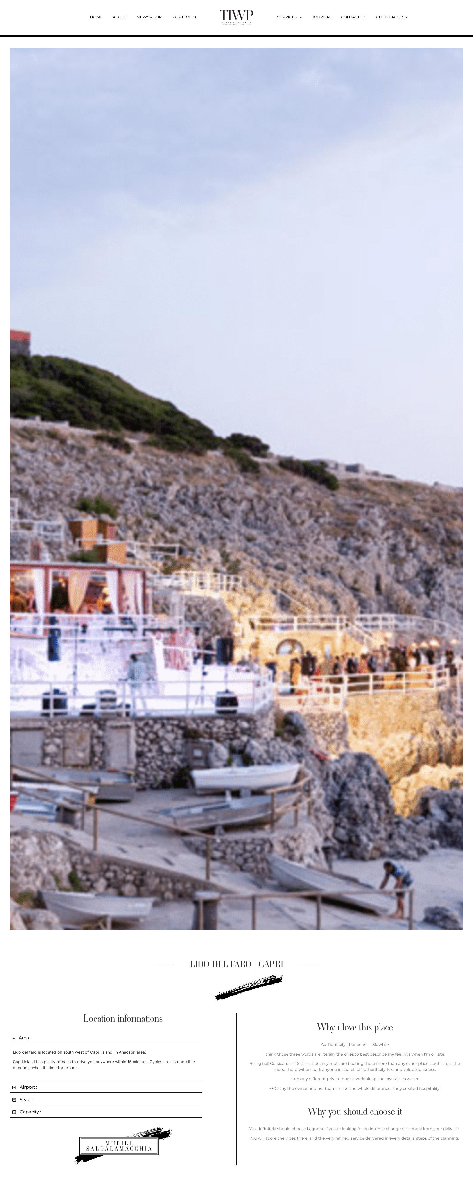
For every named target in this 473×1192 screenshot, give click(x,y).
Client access (391, 17)
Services (287, 17)
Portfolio (184, 17)
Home (96, 17)
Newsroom (150, 17)
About (120, 17)
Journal (321, 17)
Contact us (353, 17)
